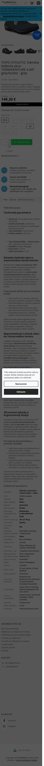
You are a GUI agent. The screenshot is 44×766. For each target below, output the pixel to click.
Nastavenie (21, 383)
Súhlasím (21, 391)
